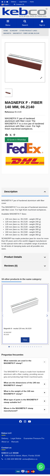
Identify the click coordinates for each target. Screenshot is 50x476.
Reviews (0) (10, 265)
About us (5, 442)
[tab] (25, 192)
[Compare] (44, 290)
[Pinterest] (14, 135)
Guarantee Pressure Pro (34, 438)
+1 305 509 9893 (11, 459)
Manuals (15, 442)
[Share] (6, 135)
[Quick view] (44, 294)
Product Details (13, 257)
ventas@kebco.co (29, 459)
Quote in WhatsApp (17, 140)
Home (32, 2)
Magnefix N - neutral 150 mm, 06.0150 (17, 328)
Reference (9, 112)
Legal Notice (23, 2)
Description (10, 191)
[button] (9, 346)
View (25, 340)
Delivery (14, 2)
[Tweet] (10, 135)
